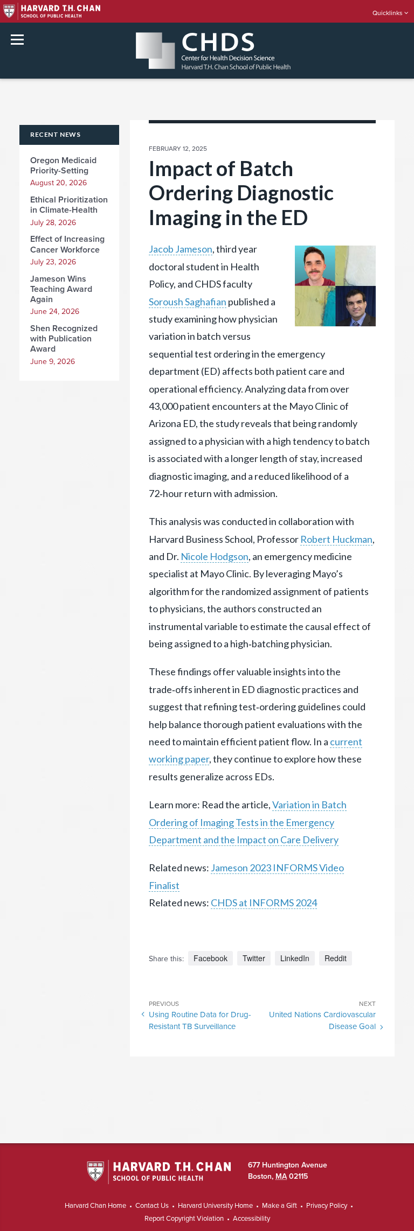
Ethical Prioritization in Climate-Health (69, 204)
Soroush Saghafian (187, 301)
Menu (17, 39)
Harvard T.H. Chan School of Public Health (159, 1173)
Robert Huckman (336, 539)
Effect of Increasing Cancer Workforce (67, 244)
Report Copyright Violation (184, 1218)
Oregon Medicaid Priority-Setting (63, 165)
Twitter (254, 958)
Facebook (210, 958)
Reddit (336, 958)
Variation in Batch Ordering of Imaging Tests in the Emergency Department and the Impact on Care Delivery (248, 822)
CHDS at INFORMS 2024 (264, 902)
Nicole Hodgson (215, 556)
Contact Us (152, 1205)
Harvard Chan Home (95, 1205)
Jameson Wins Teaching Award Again (61, 289)
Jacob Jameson (180, 249)
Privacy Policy (326, 1205)
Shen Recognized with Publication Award (64, 338)
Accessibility (251, 1218)
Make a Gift (279, 1205)
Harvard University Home (215, 1205)
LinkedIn (294, 958)
